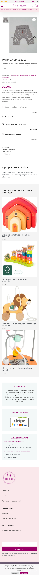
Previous (16, 35)
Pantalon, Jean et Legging (27, 75)
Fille (11, 75)
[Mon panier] (36, 5)
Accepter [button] (24, 573)
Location (15, 75)
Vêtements (5, 77)
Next (30, 35)
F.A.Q (37, 1)
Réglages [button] (15, 573)
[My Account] (33, 5)
